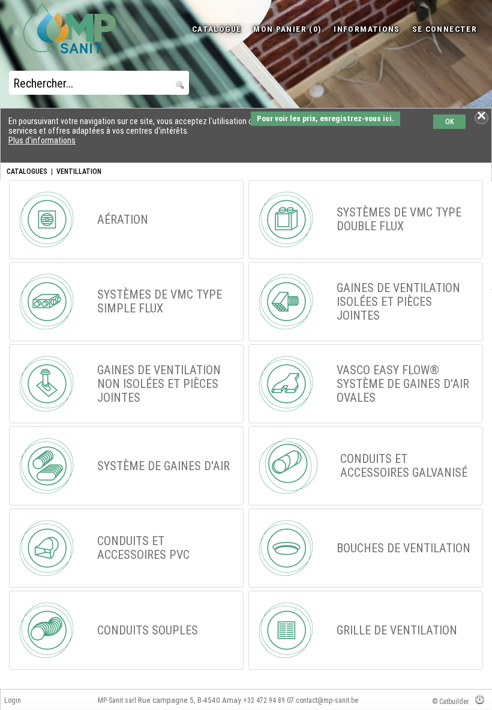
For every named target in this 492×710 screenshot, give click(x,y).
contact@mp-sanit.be (327, 700)
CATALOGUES (27, 171)
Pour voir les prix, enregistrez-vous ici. (325, 118)
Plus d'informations (42, 140)
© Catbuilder (450, 701)
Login (12, 700)
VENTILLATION (78, 171)
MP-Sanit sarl (117, 700)
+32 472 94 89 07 (268, 700)
